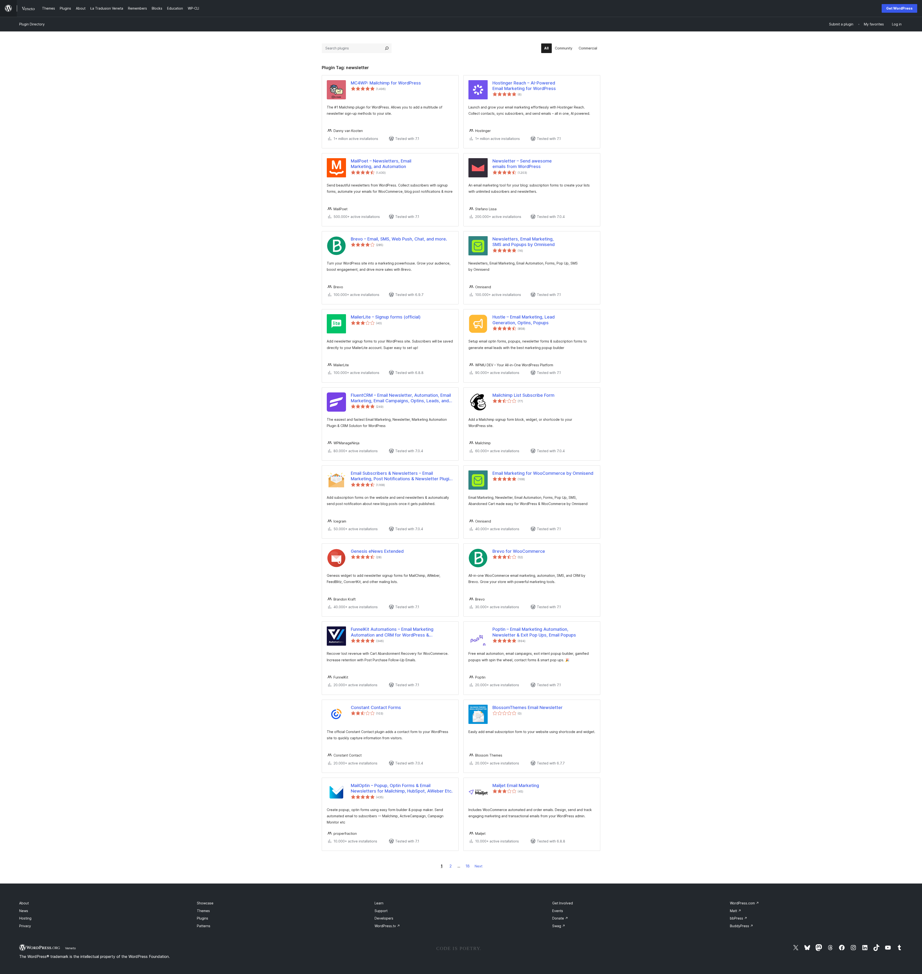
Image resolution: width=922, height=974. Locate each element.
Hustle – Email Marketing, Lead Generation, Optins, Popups (523, 319)
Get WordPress (899, 8)
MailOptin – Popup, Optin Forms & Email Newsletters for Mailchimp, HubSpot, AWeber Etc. (402, 788)
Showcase (205, 903)
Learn (379, 903)
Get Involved (562, 903)
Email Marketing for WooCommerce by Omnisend (542, 473)
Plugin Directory (32, 24)
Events (557, 911)
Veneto (70, 948)
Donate (560, 918)
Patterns (203, 926)
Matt (735, 911)
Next (478, 866)
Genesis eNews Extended (377, 551)
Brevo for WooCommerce (518, 551)
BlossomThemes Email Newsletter (527, 707)
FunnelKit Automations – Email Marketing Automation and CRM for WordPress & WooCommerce (392, 632)
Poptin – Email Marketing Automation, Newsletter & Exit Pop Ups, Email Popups (534, 632)
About (24, 903)
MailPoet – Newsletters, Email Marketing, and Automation (381, 163)
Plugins (202, 918)
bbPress (738, 918)
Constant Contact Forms (376, 707)
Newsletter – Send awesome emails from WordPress (522, 163)
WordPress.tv (387, 926)
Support (381, 911)
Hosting (25, 918)
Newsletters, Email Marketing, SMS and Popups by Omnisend (523, 241)
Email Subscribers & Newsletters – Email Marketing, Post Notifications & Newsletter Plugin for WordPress (401, 476)
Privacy (25, 926)
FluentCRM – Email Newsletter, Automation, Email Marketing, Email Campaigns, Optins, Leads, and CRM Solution (401, 398)
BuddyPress (741, 926)
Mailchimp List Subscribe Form (523, 395)
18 (468, 866)
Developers (384, 918)
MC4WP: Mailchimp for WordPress (386, 82)
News (23, 911)
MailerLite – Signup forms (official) (386, 316)
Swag (558, 926)
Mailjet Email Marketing (515, 785)
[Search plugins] (387, 48)
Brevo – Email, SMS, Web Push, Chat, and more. (399, 238)
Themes (203, 911)
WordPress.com (744, 903)
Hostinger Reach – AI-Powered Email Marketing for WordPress (524, 85)
